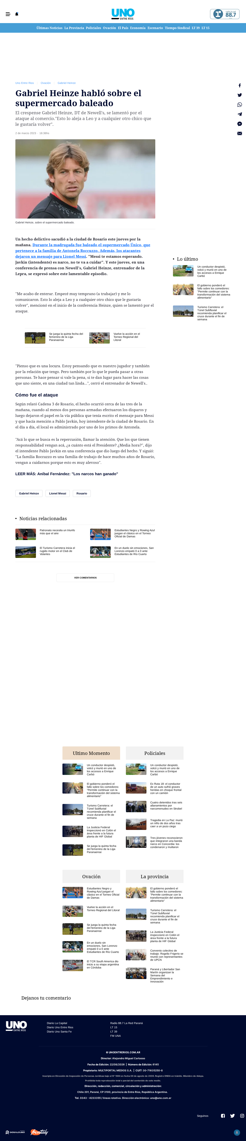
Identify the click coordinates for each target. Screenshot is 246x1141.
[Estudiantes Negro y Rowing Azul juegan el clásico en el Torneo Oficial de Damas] (122, 534)
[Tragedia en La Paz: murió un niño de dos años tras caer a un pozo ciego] (155, 824)
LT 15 (205, 27)
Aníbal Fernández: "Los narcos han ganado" (77, 474)
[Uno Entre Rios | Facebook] (223, 1116)
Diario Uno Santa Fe (59, 1031)
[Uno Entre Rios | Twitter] (232, 1116)
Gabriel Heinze (67, 83)
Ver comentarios (85, 577)
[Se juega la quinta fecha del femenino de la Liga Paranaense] (55, 338)
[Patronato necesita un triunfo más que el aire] (48, 534)
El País (123, 27)
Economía (138, 27)
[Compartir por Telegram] (240, 114)
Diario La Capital (57, 1023)
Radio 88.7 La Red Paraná (126, 1023)
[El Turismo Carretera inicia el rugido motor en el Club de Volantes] (48, 552)
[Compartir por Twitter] (240, 95)
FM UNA (115, 1035)
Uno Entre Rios (24, 83)
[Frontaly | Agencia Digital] (36, 1132)
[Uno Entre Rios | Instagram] (242, 1116)
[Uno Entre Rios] (123, 14)
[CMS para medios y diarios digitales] (15, 1132)
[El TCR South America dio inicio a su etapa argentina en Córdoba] (91, 965)
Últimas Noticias (49, 27)
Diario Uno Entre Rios (60, 1027)
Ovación (109, 27)
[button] (8, 14)
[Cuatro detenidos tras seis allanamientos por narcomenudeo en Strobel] (155, 806)
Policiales (93, 27)
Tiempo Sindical (177, 27)
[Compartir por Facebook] (240, 85)
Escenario (155, 27)
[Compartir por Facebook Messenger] (240, 124)
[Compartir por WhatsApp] (240, 105)
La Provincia (74, 27)
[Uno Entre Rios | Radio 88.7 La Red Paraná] (224, 14)
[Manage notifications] (237, 1132)
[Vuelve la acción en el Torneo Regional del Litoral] (117, 338)
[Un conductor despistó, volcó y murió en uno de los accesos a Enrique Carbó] (202, 271)
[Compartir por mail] (240, 133)
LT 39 (196, 27)
